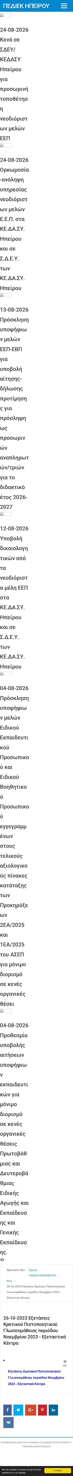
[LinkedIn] (53, 1410)
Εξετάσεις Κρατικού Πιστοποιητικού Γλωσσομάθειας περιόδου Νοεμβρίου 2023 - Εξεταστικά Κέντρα (36, 1378)
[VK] (8, 1422)
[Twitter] (18, 1410)
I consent (58, 1470)
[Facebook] (7, 1410)
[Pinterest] (42, 1410)
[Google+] (30, 1410)
